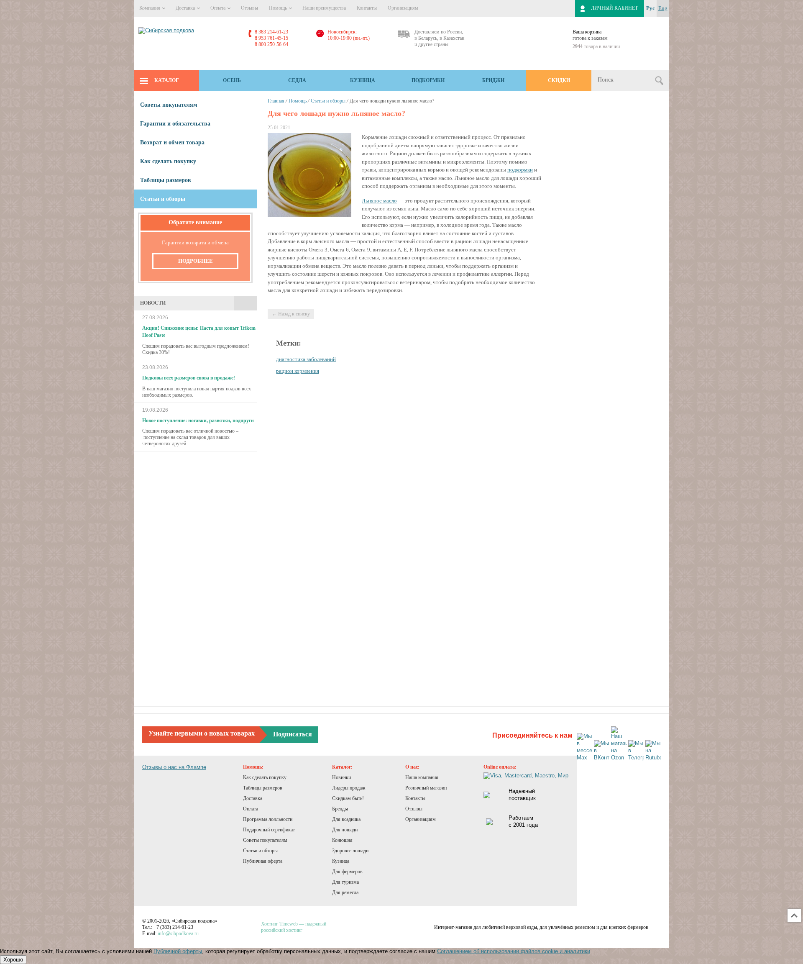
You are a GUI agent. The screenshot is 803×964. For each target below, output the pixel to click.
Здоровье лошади (350, 851)
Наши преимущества (324, 8)
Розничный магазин (426, 788)
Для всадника (346, 819)
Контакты (367, 8)
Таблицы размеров (165, 180)
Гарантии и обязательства (175, 123)
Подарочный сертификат (269, 830)
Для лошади (345, 830)
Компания (150, 8)
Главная (276, 101)
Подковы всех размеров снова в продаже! (188, 378)
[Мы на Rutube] (653, 750)
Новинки (341, 777)
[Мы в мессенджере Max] (584, 747)
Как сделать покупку (168, 161)
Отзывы (249, 8)
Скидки (559, 80)
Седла (297, 80)
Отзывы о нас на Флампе (174, 767)
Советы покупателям (168, 105)
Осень (232, 80)
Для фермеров (347, 871)
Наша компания (421, 777)
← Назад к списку (291, 314)
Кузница (362, 80)
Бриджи (493, 80)
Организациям (403, 8)
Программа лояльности (267, 819)
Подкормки (428, 80)
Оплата (218, 8)
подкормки (520, 170)
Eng (662, 8)
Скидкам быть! (348, 798)
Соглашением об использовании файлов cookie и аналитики (513, 951)
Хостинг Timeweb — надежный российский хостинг (293, 927)
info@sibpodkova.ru (178, 933)
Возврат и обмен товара (172, 142)
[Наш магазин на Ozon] (619, 743)
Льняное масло (379, 200)
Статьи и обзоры (328, 101)
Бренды (340, 809)
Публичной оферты (177, 951)
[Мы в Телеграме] (636, 750)
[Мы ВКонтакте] (601, 750)
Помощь (278, 8)
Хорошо (13, 959)
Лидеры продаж (348, 788)
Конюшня (342, 840)
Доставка (186, 8)
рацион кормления (297, 371)
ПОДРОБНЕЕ (195, 261)
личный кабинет (614, 8)
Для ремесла (345, 892)
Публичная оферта (262, 861)
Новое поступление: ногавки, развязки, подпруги (198, 420)
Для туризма (345, 882)
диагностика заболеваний (306, 359)
